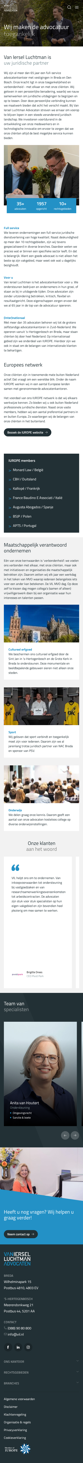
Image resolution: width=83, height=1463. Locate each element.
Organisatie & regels (17, 1422)
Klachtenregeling (15, 1414)
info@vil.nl (15, 1334)
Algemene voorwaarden (19, 1399)
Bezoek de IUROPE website (25, 432)
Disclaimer (11, 1406)
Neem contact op (18, 1234)
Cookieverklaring (15, 1437)
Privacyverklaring (15, 1430)
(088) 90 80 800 (19, 1328)
